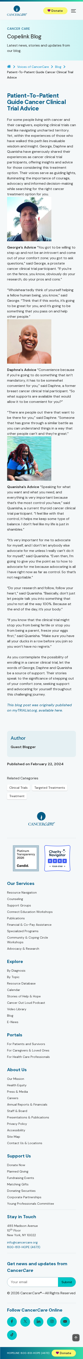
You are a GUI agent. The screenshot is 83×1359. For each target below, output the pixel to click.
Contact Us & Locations (24, 1143)
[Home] (17, 11)
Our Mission (15, 1079)
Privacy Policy (17, 1124)
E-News (12, 1022)
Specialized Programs (23, 931)
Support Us (19, 1156)
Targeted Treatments (49, 788)
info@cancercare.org (22, 1242)
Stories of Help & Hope (24, 996)
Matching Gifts (18, 1184)
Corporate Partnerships (24, 1197)
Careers (12, 1098)
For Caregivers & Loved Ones (28, 1050)
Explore (15, 961)
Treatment (17, 796)
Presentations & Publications (28, 1117)
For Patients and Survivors (26, 1044)
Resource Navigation (22, 892)
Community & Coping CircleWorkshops (27, 939)
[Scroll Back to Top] (75, 1337)
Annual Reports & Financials (27, 1104)
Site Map (13, 1137)
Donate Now (16, 1165)
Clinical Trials (18, 788)
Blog (10, 1016)
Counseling (15, 899)
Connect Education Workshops (30, 912)
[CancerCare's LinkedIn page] (38, 1322)
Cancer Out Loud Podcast (26, 1003)
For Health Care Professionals (28, 1057)
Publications (16, 918)
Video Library (16, 1009)
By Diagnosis (16, 971)
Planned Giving (17, 1171)
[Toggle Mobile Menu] (73, 10)
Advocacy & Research (23, 949)
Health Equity (17, 1085)
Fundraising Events (20, 1178)
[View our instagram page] (52, 1322)
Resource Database (21, 983)
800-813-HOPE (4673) (23, 1247)
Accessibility (16, 1130)
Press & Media (17, 1092)
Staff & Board (17, 1111)
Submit (67, 1282)
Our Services (21, 883)
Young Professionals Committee (30, 1204)
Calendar (13, 990)
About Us (17, 1070)
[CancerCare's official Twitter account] (25, 1322)
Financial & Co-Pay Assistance (29, 925)
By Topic (13, 977)
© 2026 (41, 1293)
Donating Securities (21, 1191)
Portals (14, 1035)
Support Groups (19, 905)
